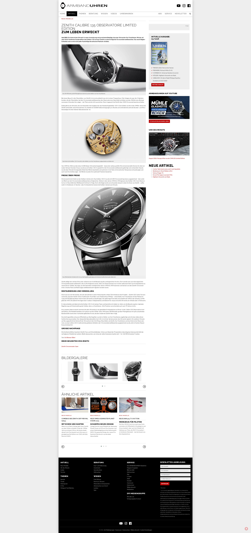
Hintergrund (63, 483)
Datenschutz (130, 485)
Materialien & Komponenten (102, 483)
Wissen (104, 14)
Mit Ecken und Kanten (75, 421)
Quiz (95, 490)
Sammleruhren (98, 470)
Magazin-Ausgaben (132, 468)
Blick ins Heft (130, 470)
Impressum (130, 483)
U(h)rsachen (97, 472)
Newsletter (180, 14)
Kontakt (129, 481)
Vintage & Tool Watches (67, 488)
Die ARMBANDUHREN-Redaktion (136, 465)
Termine (62, 472)
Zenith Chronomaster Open (69, 346)
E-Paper (129, 476)
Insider (62, 470)
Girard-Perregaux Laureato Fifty (162, 175)
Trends (62, 481)
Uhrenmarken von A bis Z (101, 486)
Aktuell (72, 14)
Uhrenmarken (126, 14)
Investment (97, 468)
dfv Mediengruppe (136, 493)
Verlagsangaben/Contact (134, 499)
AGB (128, 478)
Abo (160, 14)
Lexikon (96, 488)
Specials (62, 479)
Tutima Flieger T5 (158, 173)
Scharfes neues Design (102, 421)
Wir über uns (130, 496)
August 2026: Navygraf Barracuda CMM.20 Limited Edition (167, 158)
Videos (114, 14)
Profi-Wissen (97, 479)
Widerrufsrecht (131, 487)
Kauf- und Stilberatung (100, 465)
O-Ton (62, 486)
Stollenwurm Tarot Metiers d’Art (162, 171)
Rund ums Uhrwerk (99, 481)
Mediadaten (130, 489)
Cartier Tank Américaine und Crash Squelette (166, 169)
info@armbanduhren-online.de (167, 496)
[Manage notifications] (246, 528)
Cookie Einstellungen (146, 530)
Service (168, 14)
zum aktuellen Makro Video (160, 121)
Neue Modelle (67, 19)
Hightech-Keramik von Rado (161, 177)
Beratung (93, 14)
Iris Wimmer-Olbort (70, 337)
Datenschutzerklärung (170, 516)
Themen (82, 14)
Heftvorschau (131, 472)
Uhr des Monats (64, 468)
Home (62, 14)
